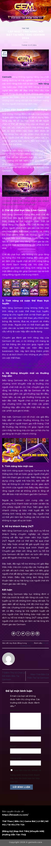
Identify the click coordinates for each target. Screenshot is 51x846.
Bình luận (15, 710)
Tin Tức (25, 28)
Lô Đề (40, 821)
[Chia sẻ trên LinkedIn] (37, 633)
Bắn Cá (19, 821)
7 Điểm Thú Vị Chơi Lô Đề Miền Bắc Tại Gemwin (13, 676)
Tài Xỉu (11, 824)
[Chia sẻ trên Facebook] (18, 633)
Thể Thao (7, 821)
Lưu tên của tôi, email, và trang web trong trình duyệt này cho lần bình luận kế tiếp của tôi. (25, 776)
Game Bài (29, 821)
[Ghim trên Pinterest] (32, 633)
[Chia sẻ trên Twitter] (23, 633)
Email (13, 746)
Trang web (15, 758)
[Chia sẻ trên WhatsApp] (13, 633)
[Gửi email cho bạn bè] (28, 633)
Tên (12, 734)
